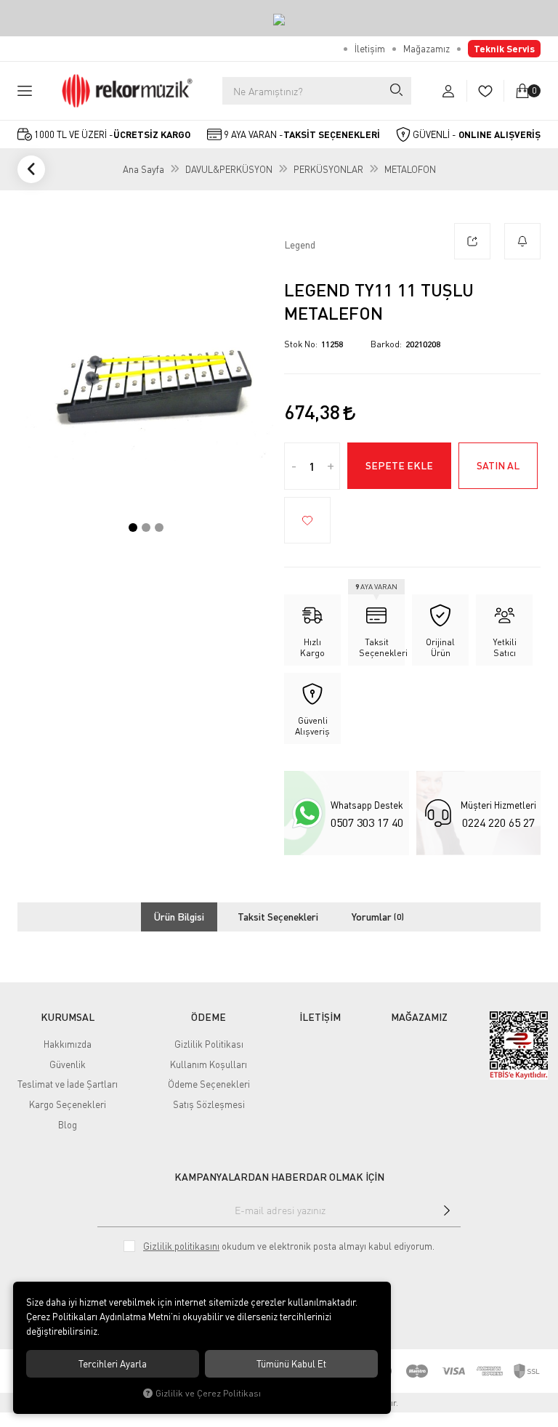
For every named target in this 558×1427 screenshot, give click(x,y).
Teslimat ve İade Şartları (67, 1084)
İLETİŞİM (320, 1017)
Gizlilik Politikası (208, 1044)
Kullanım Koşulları (208, 1064)
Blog (67, 1125)
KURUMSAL (67, 1017)
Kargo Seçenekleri (67, 1104)
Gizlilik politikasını (181, 1246)
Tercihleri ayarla (112, 1364)
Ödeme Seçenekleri (209, 1084)
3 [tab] (159, 527)
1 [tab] (133, 527)
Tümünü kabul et (291, 1364)
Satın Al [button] (498, 465)
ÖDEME (208, 1017)
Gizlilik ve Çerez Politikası (208, 1393)
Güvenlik (67, 1064)
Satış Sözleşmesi (209, 1104)
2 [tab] (146, 527)
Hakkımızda (68, 1044)
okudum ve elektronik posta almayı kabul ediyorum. (288, 1246)
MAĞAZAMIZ (419, 1017)
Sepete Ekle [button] (399, 465)
